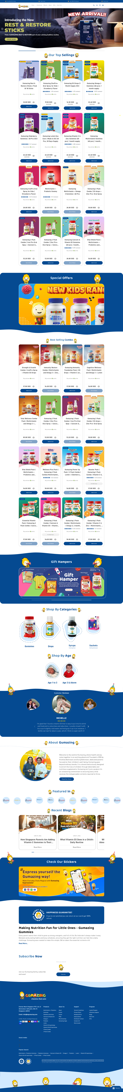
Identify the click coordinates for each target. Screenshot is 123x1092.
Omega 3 (45, 1018)
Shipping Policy (78, 1014)
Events (60, 1012)
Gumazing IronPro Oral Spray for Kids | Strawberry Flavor (28, 191)
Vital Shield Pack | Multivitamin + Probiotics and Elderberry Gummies (94, 242)
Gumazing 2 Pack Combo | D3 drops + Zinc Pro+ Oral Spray (94, 191)
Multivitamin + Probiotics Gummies (27, 1053)
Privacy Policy (77, 1012)
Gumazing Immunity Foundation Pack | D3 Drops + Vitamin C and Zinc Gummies (72, 370)
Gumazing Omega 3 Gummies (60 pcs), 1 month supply (94, 86)
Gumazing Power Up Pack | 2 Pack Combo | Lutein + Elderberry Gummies (72, 472)
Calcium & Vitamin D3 (48, 1016)
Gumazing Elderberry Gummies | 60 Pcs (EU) (29, 137)
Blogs (90, 1014)
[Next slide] (121, 29)
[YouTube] (19, 1044)
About (60, 1010)
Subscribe (63, 974)
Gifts (90, 1018)
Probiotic (45, 1021)
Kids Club (91, 1016)
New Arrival (3, 1)
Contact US (77, 1021)
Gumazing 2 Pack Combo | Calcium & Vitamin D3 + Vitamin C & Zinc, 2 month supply (50, 523)
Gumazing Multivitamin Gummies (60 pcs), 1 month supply (94, 138)
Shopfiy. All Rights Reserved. (30, 1018)
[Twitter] (19, 1046)
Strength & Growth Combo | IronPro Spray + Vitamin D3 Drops (28, 370)
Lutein (45, 1023)
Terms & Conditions (79, 1010)
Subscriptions (77, 1016)
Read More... (23, 943)
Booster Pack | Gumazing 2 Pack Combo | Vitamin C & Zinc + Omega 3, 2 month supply (94, 472)
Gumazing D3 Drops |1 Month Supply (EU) (72, 85)
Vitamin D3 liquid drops (49, 1025)
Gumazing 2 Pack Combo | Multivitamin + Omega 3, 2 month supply (72, 523)
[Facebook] (19, 1040)
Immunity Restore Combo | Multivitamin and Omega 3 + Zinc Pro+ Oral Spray (51, 370)
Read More (38, 847)
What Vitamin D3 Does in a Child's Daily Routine (76, 840)
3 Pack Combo (47, 1029)
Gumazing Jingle (63, 1021)
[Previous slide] (2, 29)
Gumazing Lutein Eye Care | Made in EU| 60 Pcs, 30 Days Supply (51, 138)
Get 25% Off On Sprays (34, 1)
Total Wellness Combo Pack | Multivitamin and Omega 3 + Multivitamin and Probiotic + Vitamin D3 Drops (29, 421)
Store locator (77, 1023)
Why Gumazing (62, 1018)
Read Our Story (66, 779)
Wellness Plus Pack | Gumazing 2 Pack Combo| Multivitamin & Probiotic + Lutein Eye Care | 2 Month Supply (50, 472)
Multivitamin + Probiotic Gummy (50, 190)
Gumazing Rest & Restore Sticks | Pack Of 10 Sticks (29, 86)
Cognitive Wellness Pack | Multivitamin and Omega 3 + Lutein (94, 370)
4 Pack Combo (47, 1031)
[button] (33, 5)
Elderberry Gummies (48, 1014)
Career (60, 1014)
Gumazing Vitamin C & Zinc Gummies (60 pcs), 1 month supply (72, 138)
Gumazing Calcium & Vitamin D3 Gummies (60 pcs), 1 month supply (72, 242)
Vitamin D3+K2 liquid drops (50, 1027)
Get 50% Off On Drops (97, 1)
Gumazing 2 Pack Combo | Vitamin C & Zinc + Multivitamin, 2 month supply (94, 523)
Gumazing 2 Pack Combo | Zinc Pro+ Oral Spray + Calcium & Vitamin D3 (51, 242)
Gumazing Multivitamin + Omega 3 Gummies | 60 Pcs (72, 191)
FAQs (60, 1016)
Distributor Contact (79, 1018)
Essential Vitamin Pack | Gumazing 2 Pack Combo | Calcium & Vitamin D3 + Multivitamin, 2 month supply (28, 523)
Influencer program (94, 1012)
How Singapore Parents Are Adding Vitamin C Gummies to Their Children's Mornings (38, 841)
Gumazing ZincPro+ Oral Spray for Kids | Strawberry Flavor (50, 86)
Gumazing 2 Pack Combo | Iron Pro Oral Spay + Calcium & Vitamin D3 (29, 242)
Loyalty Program (93, 1010)
